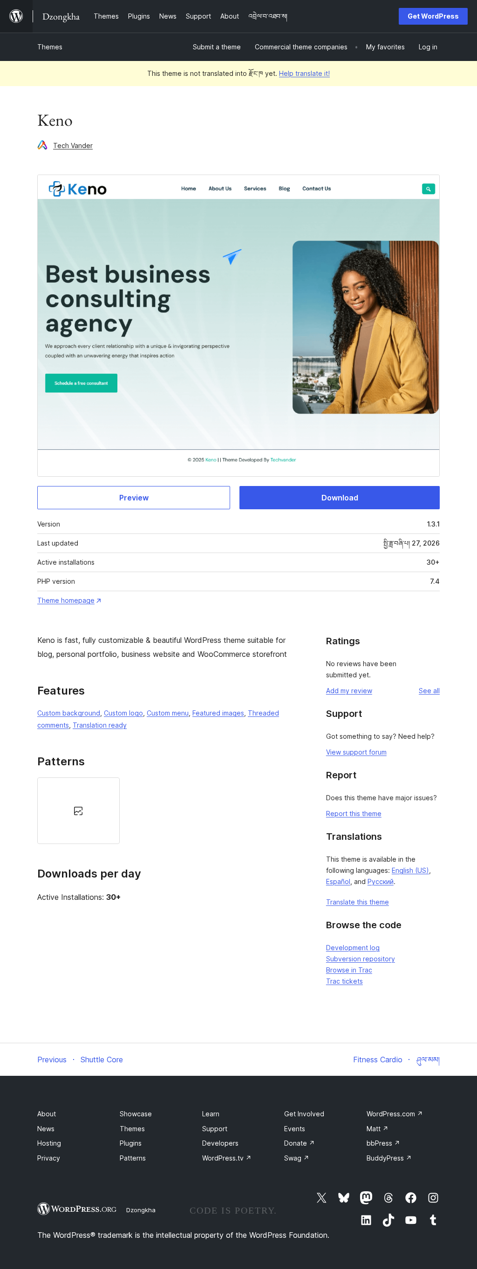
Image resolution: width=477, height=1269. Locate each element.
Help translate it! (304, 73)
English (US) (410, 870)
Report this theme (354, 813)
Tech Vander (73, 145)
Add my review (349, 691)
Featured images (218, 713)
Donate (299, 1143)
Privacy (48, 1158)
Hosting (49, 1143)
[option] (78, 810)
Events (294, 1129)
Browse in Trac (349, 970)
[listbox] (170, 810)
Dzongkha (141, 1210)
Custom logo (123, 713)
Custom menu (168, 713)
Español (338, 881)
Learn (210, 1114)
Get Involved (304, 1114)
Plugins (131, 1143)
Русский (381, 881)
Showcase (136, 1114)
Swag (296, 1158)
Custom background (68, 713)
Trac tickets (344, 981)
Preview (134, 497)
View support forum (356, 752)
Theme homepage (66, 600)
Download (339, 497)
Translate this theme (357, 902)
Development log (353, 948)
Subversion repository (360, 959)
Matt (377, 1129)
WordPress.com (395, 1114)
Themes (49, 47)
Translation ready (100, 725)
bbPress (383, 1143)
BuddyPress (389, 1158)
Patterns (133, 1158)
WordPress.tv (227, 1158)
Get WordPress (433, 16)
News (46, 1129)
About (46, 1114)
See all (429, 691)
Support (214, 1129)
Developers (220, 1143)
